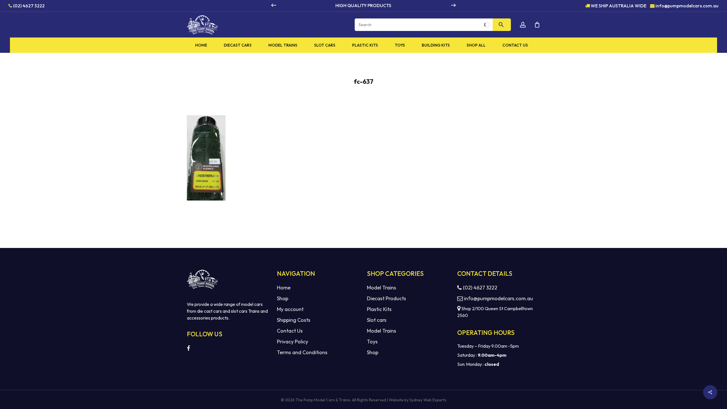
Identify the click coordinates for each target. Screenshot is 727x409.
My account (290, 309)
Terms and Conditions (302, 352)
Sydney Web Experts (428, 399)
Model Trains (381, 287)
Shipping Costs (293, 320)
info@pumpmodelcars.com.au (686, 5)
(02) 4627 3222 (28, 5)
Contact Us (290, 330)
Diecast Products (386, 298)
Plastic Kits (379, 309)
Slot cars (377, 320)
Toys (372, 341)
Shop (282, 298)
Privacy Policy (292, 341)
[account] (522, 25)
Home (284, 287)
